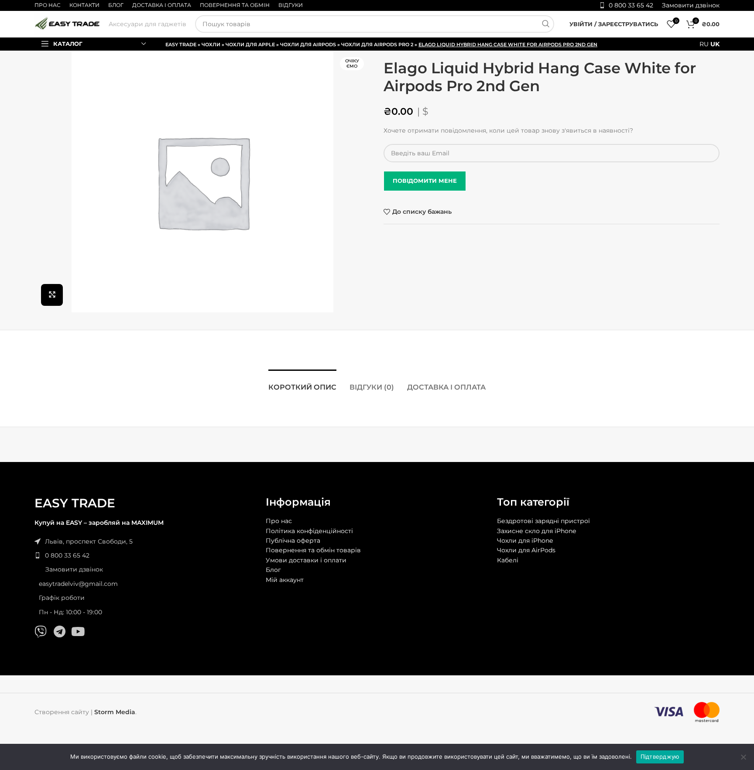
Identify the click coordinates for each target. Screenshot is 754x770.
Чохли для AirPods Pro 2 (377, 44)
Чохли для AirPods (308, 44)
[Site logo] (67, 23)
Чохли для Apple (250, 44)
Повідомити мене (425, 180)
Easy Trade (180, 44)
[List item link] (145, 555)
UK (715, 44)
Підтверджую (660, 756)
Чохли (211, 44)
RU (704, 44)
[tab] (302, 383)
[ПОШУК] (545, 24)
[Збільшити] (52, 295)
